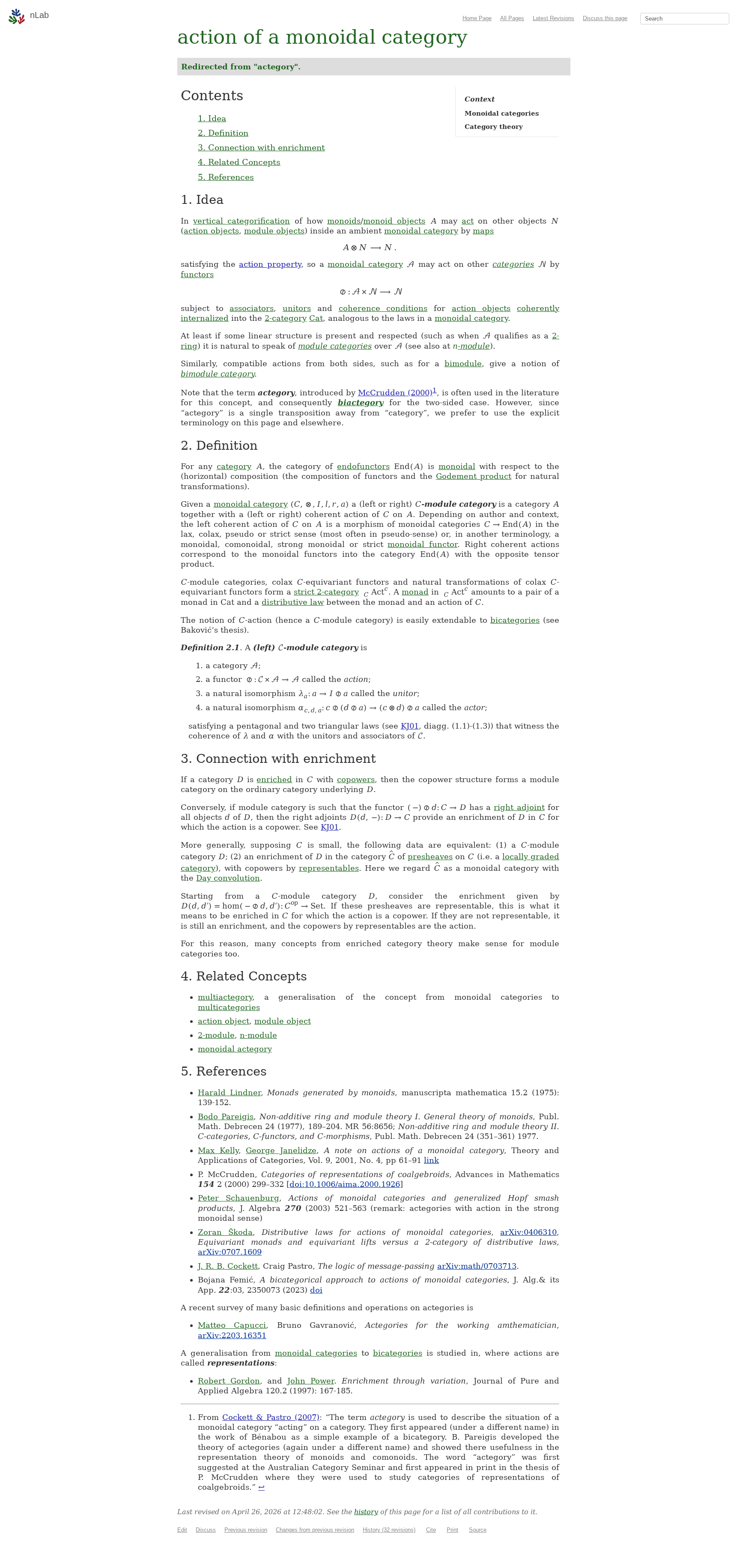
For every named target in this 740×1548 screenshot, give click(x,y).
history (366, 1512)
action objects (211, 230)
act (468, 220)
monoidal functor (422, 544)
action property (270, 264)
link (431, 1160)
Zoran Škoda (225, 1232)
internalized (205, 318)
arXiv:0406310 (528, 1232)
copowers (356, 779)
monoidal (457, 466)
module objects (274, 230)
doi (316, 1289)
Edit (182, 1530)
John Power (310, 1380)
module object (282, 1020)
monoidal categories (316, 1352)
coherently (538, 308)
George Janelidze (281, 1150)
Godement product (473, 476)
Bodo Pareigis (226, 1116)
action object (223, 1020)
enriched (274, 779)
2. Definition (223, 132)
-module (471, 345)
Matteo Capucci (232, 1325)
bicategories (515, 620)
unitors (297, 308)
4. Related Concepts (239, 162)
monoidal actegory (235, 1048)
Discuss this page (605, 18)
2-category (286, 318)
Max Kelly (218, 1150)
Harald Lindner (229, 1092)
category (234, 466)
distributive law (293, 602)
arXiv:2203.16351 (232, 1335)
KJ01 (410, 725)
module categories (335, 345)
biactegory (360, 402)
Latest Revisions (553, 18)
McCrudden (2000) (395, 392)
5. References (226, 177)
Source (477, 1530)
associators (252, 308)
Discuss (206, 1530)
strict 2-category (326, 591)
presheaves (430, 856)
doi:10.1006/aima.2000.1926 (344, 1184)
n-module (258, 1035)
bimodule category (217, 373)
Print (452, 1530)
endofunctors (363, 466)
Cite (431, 1530)
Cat (316, 318)
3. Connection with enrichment (261, 147)
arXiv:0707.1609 (230, 1251)
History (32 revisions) (389, 1530)
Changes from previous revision (315, 1530)
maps (483, 230)
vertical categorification (241, 220)
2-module (216, 1035)
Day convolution (228, 877)
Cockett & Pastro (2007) (270, 1417)
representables (329, 868)
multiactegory (225, 996)
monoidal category (421, 230)
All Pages (512, 18)
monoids (344, 220)
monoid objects (394, 220)
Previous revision (245, 1530)
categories (513, 264)
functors (197, 274)
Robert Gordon (229, 1380)
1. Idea (212, 118)
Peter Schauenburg (238, 1197)
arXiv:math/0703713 (476, 1265)
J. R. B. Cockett (228, 1265)
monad (415, 591)
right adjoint (519, 807)
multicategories (229, 1007)
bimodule (463, 363)
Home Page (477, 18)
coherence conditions (383, 308)
